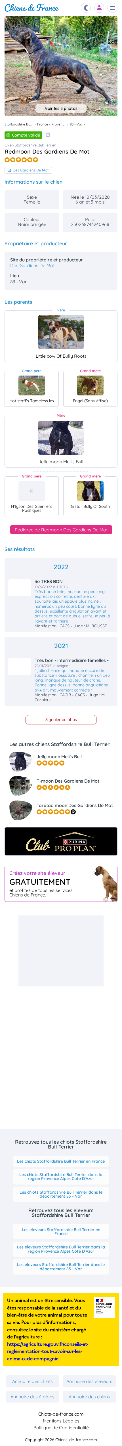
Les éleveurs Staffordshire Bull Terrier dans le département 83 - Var (61, 1266)
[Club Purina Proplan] (61, 841)
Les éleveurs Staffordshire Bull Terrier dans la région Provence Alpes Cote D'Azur (61, 1249)
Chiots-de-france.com (61, 1414)
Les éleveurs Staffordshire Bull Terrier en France (61, 1231)
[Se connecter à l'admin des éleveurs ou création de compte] (99, 8)
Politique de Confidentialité (61, 1427)
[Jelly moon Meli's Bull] (61, 438)
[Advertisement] (61, 950)
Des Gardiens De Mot (31, 170)
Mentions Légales (61, 1421)
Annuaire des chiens (89, 1396)
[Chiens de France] (32, 8)
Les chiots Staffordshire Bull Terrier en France (61, 1161)
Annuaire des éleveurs (89, 1381)
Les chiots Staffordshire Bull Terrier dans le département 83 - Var (61, 1194)
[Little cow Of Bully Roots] (61, 332)
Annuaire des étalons (32, 1396)
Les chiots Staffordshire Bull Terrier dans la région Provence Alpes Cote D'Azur (60, 1176)
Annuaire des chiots (32, 1381)
